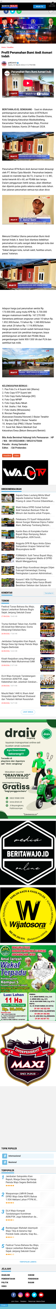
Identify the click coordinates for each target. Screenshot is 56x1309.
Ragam (31, 1282)
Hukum (31, 1275)
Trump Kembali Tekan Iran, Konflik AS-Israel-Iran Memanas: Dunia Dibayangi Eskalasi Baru (18, 627)
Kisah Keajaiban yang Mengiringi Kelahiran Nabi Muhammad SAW (18, 660)
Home (3, 47)
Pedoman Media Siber (36, 1301)
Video (16, 455)
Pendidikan (33, 1279)
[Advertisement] (28, 1116)
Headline (10, 47)
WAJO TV (39, 6)
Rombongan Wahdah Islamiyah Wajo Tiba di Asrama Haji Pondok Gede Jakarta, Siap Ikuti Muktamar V (22, 1231)
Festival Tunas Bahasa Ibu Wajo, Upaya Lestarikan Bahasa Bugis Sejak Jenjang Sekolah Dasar (17, 609)
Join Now (15, 1301)
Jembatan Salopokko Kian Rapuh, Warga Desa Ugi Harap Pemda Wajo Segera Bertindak (19, 644)
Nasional (12, 1162)
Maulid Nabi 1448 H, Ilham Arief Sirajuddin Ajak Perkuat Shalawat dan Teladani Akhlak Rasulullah (18, 696)
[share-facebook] (6, 11)
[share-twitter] (12, 11)
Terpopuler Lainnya (28, 1262)
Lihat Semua (28, 712)
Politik (4, 1282)
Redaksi (23, 1301)
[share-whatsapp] (19, 11)
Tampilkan (48, 593)
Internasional (14, 1156)
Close (4, 1305)
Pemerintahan (8, 1279)
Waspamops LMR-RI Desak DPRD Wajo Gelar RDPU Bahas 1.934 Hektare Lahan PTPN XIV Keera (21, 1196)
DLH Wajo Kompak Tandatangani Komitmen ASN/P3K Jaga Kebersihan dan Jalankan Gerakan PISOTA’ (18, 679)
